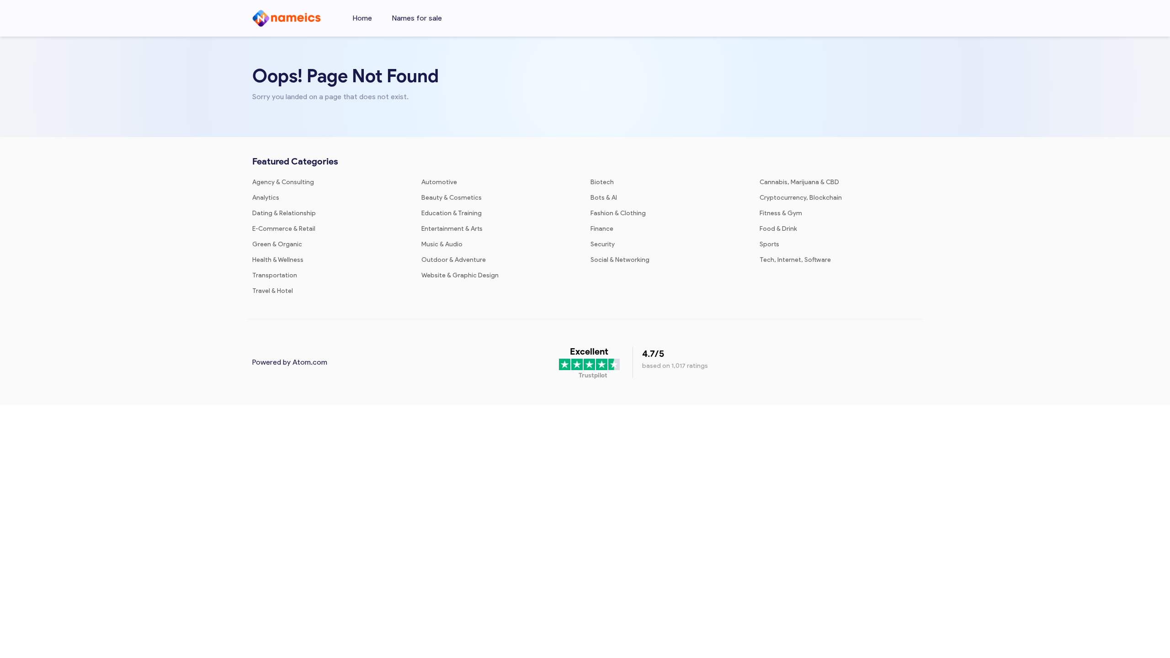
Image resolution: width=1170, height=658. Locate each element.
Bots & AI (603, 198)
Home (362, 18)
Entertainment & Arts (452, 229)
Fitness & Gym (781, 213)
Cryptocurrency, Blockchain (801, 198)
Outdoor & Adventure (453, 260)
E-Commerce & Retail (283, 229)
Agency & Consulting (283, 182)
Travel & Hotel (272, 291)
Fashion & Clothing (618, 213)
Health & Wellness (277, 260)
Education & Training (451, 213)
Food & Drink (778, 229)
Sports (769, 244)
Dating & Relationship (284, 213)
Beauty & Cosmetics (451, 198)
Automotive (439, 182)
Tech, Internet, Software (795, 260)
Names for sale (417, 18)
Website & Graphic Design (460, 275)
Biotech (602, 182)
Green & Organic (277, 244)
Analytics (265, 198)
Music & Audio (442, 244)
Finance (601, 229)
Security (602, 244)
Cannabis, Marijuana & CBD (799, 182)
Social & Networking (619, 260)
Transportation (274, 275)
